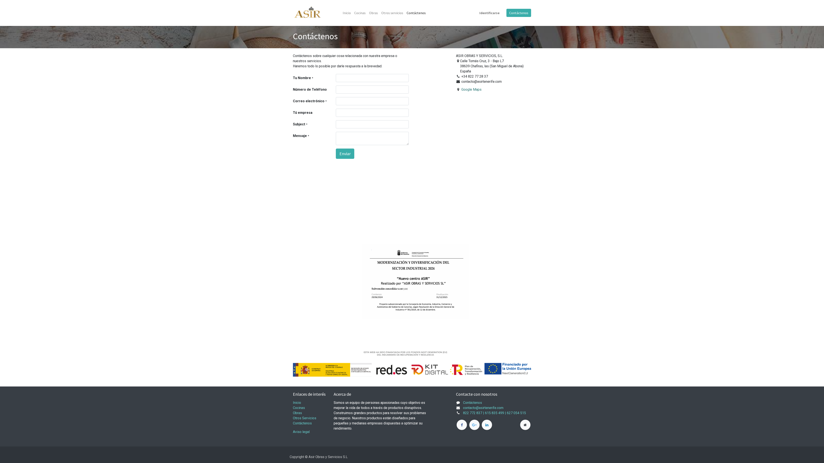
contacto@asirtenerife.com (483, 408)
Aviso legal (301, 432)
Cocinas (299, 408)
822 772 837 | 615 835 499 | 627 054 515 (495, 413)
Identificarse (489, 13)
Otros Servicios (304, 418)
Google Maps (471, 89)
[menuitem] (347, 13)
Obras (297, 413)
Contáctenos (518, 13)
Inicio (297, 403)
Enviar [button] (345, 153)
